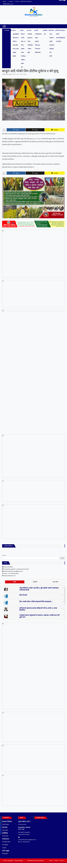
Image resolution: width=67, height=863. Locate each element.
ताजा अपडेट (55, 582)
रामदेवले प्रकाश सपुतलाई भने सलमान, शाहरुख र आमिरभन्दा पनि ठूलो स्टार (39, 616)
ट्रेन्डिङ (14, 582)
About (4, 1)
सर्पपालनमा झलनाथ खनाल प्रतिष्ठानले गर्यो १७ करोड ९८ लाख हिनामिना (38, 609)
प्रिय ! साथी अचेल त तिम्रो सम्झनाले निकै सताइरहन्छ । (35, 601)
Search (4, 555)
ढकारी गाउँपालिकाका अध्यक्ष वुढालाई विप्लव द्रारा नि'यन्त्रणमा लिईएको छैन (38, 41)
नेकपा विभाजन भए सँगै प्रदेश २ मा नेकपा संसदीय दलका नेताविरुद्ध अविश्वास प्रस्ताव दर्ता (23, 48)
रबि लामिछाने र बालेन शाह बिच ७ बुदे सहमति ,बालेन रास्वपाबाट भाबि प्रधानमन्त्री (39, 589)
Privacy (17, 1)
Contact (11, 1)
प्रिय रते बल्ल (23, 595)
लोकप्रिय (35, 582)
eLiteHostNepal (39, 860)
